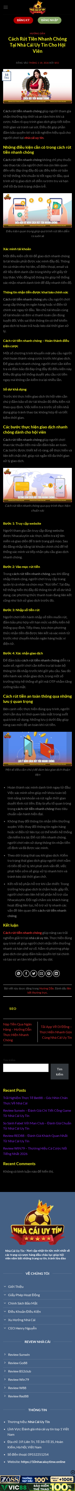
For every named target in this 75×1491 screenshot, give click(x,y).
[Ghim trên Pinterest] (48, 973)
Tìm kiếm (9, 1060)
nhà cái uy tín (34, 138)
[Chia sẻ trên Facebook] (26, 973)
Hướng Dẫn (37, 33)
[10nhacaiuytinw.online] (37, 7)
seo (56, 62)
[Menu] (5, 7)
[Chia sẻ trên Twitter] (33, 973)
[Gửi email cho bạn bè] (41, 973)
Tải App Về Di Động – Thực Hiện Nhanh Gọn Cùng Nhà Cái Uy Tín (55, 1032)
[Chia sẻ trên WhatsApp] (18, 973)
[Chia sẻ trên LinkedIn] (56, 973)
